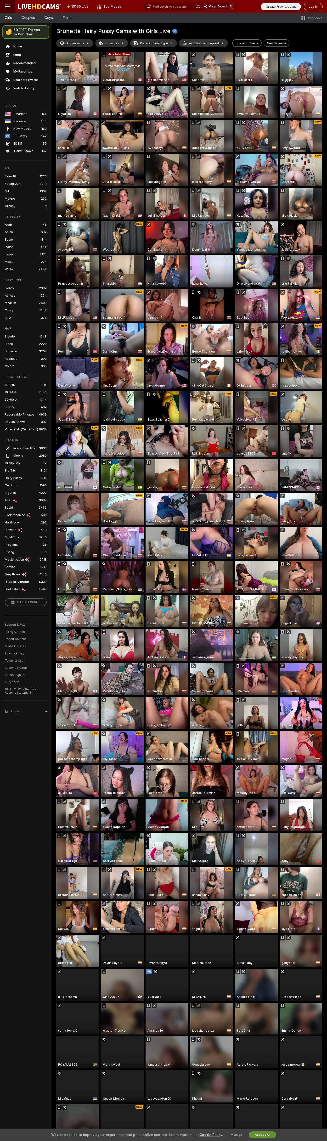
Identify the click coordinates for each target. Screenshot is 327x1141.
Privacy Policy (14, 653)
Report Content (15, 639)
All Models (12, 682)
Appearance (75, 43)
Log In (313, 6)
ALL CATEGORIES (28, 602)
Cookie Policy (211, 1135)
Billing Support (15, 632)
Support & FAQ (15, 624)
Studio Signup (14, 675)
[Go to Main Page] (39, 6)
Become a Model (16, 667)
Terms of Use (14, 660)
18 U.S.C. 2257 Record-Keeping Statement (21, 691)
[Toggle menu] (7, 6)
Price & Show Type (154, 43)
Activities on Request (204, 43)
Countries (112, 43)
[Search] (197, 6)
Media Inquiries (15, 646)
